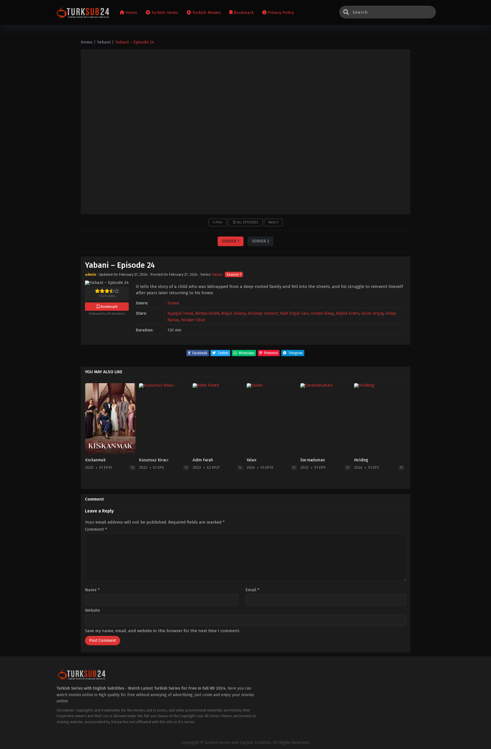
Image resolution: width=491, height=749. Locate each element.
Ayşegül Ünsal (180, 313)
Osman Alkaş (322, 313)
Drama (173, 303)
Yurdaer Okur (193, 320)
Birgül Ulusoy (233, 313)
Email (252, 590)
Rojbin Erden (347, 313)
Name (92, 590)
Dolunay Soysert (263, 313)
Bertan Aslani (207, 313)
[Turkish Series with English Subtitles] (83, 12)
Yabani (217, 274)
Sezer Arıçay (372, 313)
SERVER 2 (260, 241)
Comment (96, 529)
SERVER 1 (230, 241)
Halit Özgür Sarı (294, 313)
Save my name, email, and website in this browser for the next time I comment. (162, 630)
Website (92, 610)
